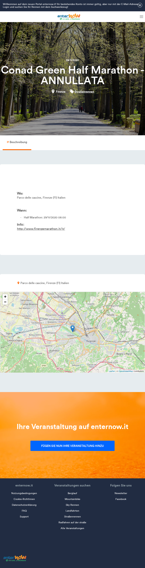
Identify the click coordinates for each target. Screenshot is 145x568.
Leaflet (112, 371)
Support (24, 516)
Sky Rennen (72, 504)
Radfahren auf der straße (72, 522)
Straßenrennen (84, 91)
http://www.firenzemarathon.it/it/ (41, 229)
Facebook (120, 499)
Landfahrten (72, 510)
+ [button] (5, 296)
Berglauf (72, 493)
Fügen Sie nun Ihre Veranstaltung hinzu (72, 446)
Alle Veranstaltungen (72, 528)
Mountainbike (72, 499)
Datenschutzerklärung (24, 504)
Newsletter (121, 493)
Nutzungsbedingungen (24, 493)
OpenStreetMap (125, 371)
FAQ (24, 510)
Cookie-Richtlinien (24, 499)
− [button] (5, 302)
